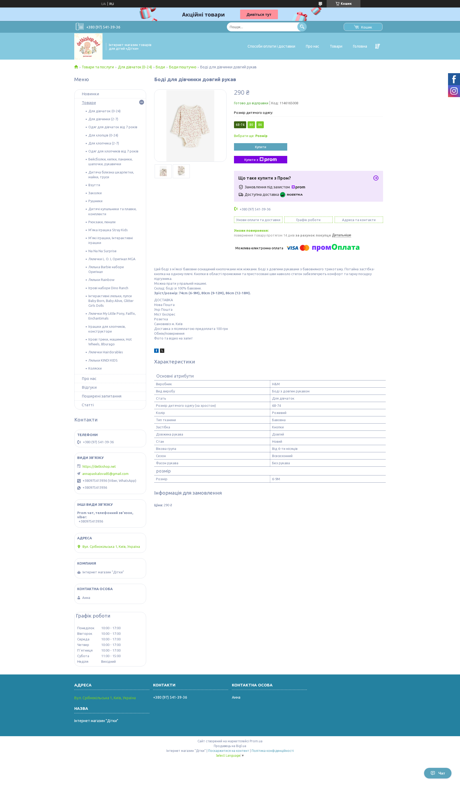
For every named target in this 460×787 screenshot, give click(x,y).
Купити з (251, 159)
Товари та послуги (98, 67)
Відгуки (89, 387)
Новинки (90, 94)
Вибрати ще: (251, 136)
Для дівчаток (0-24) (135, 67)
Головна (360, 46)
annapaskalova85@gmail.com (105, 473)
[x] (162, 351)
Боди (160, 67)
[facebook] (156, 351)
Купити (260, 147)
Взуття (94, 185)
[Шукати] (302, 26)
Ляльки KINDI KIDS (103, 360)
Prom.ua (256, 741)
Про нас (312, 46)
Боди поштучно (182, 67)
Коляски (95, 368)
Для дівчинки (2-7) (103, 119)
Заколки (95, 193)
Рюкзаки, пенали (102, 222)
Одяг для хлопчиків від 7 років (113, 151)
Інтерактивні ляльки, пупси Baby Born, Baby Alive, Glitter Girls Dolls (111, 300)
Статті (88, 405)
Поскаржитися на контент (228, 750)
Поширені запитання (101, 396)
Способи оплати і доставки (271, 46)
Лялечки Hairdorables (105, 352)
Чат (441, 773)
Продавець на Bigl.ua (230, 746)
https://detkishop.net (99, 466)
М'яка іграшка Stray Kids (108, 230)
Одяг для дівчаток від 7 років (112, 127)
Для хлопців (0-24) (103, 135)
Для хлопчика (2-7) (103, 143)
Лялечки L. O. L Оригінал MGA (111, 259)
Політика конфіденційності (273, 750)
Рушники (95, 201)
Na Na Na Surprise (102, 251)
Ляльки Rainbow (101, 279)
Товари (336, 46)
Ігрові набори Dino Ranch (108, 288)
